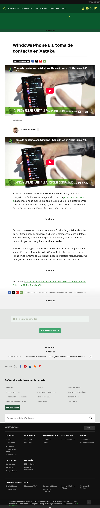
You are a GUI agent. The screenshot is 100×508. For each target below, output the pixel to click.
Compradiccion (11, 471)
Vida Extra (28, 442)
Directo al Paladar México (68, 487)
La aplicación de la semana (16, 397)
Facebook (32, 61)
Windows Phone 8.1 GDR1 (16, 401)
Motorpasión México (85, 487)
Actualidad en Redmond (46, 392)
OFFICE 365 (54, 8)
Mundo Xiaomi (11, 455)
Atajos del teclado (59, 356)
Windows (9, 387)
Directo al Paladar (68, 439)
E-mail (44, 61)
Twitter (91, 8)
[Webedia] (94, 1)
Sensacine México (50, 486)
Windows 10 (72, 401)
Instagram (82, 8)
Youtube (87, 8)
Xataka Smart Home (11, 450)
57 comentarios (22, 61)
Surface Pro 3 (73, 397)
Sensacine (47, 439)
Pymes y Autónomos (28, 468)
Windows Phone (40, 292)
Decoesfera (10, 467)
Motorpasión (85, 439)
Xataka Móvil (10, 442)
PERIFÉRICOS (26, 8)
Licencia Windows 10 (77, 356)
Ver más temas (12, 407)
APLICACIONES (41, 8)
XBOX (64, 8)
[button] (29, 129)
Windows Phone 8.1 (59, 292)
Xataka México (11, 486)
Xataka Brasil (11, 489)
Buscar (91, 418)
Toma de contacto (78, 292)
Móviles (40, 387)
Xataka (8, 439)
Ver (51, 330)
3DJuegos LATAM (30, 486)
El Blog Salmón (29, 464)
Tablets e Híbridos (13, 392)
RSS (35, 366)
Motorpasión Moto (87, 442)
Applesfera (10, 446)
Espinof (46, 442)
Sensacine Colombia (47, 490)
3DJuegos (28, 439)
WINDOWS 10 (13, 8)
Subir (87, 428)
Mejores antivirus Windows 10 (37, 356)
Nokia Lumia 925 (43, 397)
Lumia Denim (42, 401)
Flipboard (95, 8)
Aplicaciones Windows (77, 392)
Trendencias (10, 464)
